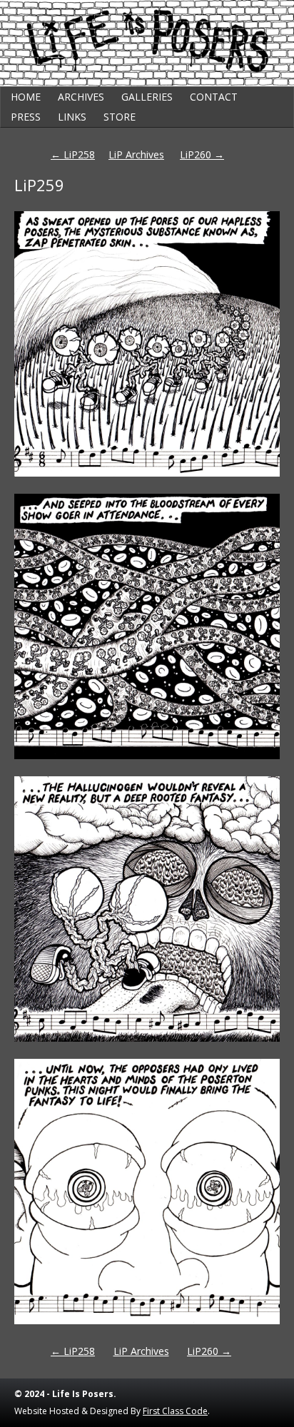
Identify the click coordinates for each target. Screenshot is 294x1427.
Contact (214, 96)
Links (72, 116)
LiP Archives (136, 154)
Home (26, 96)
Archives (81, 96)
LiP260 (202, 154)
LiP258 (73, 154)
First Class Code (175, 1411)
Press (26, 116)
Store (119, 116)
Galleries (147, 96)
